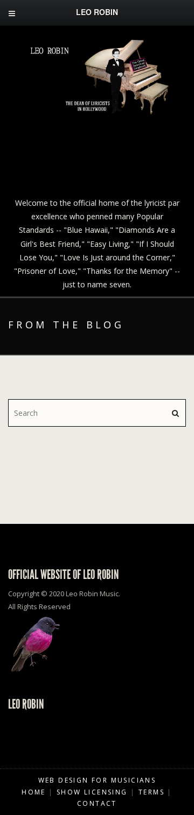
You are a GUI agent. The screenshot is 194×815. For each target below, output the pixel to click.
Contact (97, 803)
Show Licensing (92, 792)
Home (34, 792)
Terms (151, 792)
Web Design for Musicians (97, 780)
